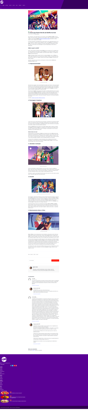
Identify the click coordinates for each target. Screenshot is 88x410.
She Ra (37, 254)
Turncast (20, 5)
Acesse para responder (35, 285)
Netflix (34, 254)
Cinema (3, 5)
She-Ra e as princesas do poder (44, 38)
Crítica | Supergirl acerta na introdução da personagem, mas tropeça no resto (17, 397)
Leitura (14, 5)
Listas (16, 5)
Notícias (7, 5)
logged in (33, 350)
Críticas (10, 5)
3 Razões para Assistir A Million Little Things (38, 97)
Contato (24, 5)
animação (31, 254)
